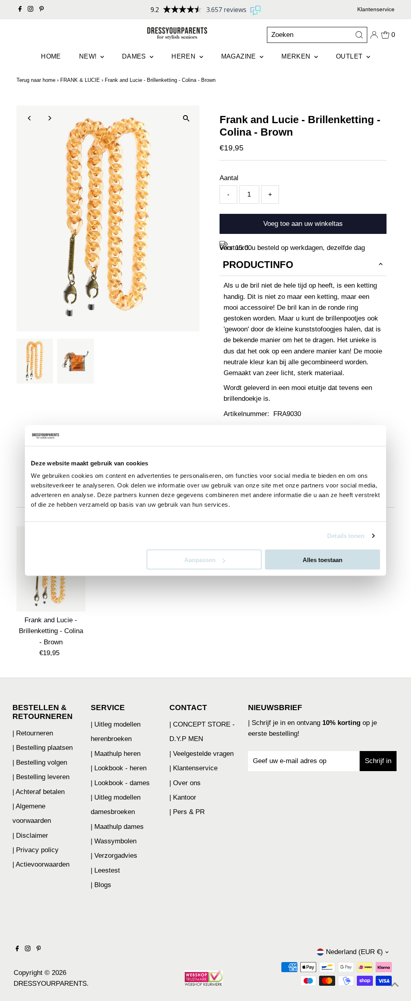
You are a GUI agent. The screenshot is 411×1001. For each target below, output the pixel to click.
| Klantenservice (193, 768)
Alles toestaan (322, 559)
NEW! (88, 56)
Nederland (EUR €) (354, 952)
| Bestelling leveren (40, 777)
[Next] (49, 118)
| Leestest (105, 870)
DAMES (135, 56)
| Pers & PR (187, 812)
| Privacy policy (35, 850)
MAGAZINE (239, 56)
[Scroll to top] (395, 985)
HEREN (184, 56)
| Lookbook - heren (118, 768)
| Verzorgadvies (114, 855)
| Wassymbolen (113, 841)
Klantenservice (376, 9)
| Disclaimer (30, 835)
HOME (51, 56)
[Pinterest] (41, 9)
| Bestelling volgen (39, 762)
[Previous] (29, 118)
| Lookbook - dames (120, 783)
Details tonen (345, 535)
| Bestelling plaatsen (42, 747)
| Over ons (185, 783)
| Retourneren (32, 733)
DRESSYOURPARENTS (50, 983)
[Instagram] (30, 9)
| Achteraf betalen (38, 792)
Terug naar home (35, 80)
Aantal (229, 178)
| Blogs (101, 885)
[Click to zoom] (186, 119)
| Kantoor (182, 797)
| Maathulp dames (117, 826)
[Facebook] (20, 9)
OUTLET (350, 56)
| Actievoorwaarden (40, 864)
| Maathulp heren (115, 753)
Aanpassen (200, 559)
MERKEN (296, 56)
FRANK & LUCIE (80, 80)
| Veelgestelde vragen (201, 753)
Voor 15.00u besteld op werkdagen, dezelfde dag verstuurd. (292, 248)
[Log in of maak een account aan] (374, 35)
